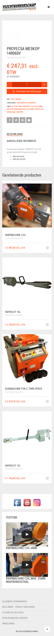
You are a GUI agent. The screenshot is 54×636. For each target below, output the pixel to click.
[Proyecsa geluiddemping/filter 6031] (17, 37)
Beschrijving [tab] (15, 134)
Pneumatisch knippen (16, 57)
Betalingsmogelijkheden (14, 618)
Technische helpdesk (13, 612)
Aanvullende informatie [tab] (21, 140)
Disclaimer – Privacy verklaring (18, 607)
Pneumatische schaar (24, 109)
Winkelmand (8, 623)
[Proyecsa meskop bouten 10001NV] (10, 37)
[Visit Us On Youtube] (27, 502)
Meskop (10, 109)
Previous (8, 21)
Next (45, 21)
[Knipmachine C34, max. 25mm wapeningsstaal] (27, 565)
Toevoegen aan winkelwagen (28, 91)
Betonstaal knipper (20, 106)
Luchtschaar (36, 106)
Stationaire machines (14, 238)
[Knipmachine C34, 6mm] (27, 534)
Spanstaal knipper (15, 112)
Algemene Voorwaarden (14, 601)
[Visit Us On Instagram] (37, 502)
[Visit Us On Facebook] (17, 502)
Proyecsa (39, 109)
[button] (47, 248)
